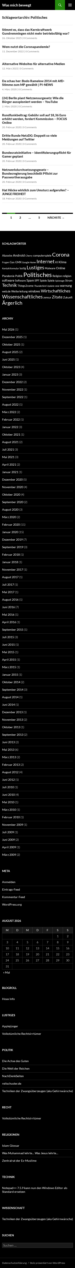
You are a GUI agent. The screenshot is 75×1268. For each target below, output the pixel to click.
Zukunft (67, 297)
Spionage (60, 280)
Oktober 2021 (11, 434)
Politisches (37, 274)
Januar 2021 (10, 472)
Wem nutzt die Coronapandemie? (26, 47)
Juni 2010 (8, 794)
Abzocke (7, 255)
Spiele (43, 280)
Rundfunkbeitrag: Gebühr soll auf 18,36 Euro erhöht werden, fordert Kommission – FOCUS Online (34, 118)
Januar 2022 (10, 427)
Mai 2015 (8, 652)
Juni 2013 (8, 742)
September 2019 (12, 547)
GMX (18, 262)
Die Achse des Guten (15, 1061)
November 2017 (12, 569)
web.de (6, 291)
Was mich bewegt (16, 5)
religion (66, 276)
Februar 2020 (11, 524)
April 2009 (9, 847)
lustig (23, 268)
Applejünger (10, 1026)
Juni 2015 (8, 644)
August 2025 (10, 352)
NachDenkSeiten (13, 1076)
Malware (50, 268)
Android (19, 255)
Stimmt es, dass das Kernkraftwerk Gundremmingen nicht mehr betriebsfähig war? (35, 31)
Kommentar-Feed (13, 897)
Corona (60, 254)
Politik (19, 276)
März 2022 (9, 412)
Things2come (26, 285)
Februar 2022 (11, 419)
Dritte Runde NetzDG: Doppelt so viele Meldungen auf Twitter (29, 137)
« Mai (6, 972)
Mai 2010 (8, 802)
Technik (9, 285)
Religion (57, 276)
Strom (68, 280)
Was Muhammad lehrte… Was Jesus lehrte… (30, 1153)
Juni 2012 (8, 779)
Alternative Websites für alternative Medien (33, 64)
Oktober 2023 (11, 367)
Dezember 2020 (12, 479)
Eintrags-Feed (11, 889)
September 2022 (12, 397)
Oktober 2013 (11, 727)
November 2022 (12, 389)
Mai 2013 (8, 749)
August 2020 (10, 509)
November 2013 (12, 719)
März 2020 (9, 517)
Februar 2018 (11, 554)
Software (20, 280)
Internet (45, 261)
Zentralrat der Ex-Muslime (19, 1160)
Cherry (28, 255)
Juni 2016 (8, 607)
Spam (30, 280)
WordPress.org (12, 904)
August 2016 (10, 599)
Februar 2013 (11, 764)
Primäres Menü (70, 5)
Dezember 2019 (12, 539)
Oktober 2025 (11, 344)
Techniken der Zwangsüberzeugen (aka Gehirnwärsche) (37, 1091)
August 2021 (10, 442)
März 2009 (9, 854)
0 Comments (30, 38)
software (8, 280)
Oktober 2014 (11, 682)
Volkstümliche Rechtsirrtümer (21, 1033)
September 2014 (12, 689)
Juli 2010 (8, 787)
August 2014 (10, 697)
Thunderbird (40, 285)
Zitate (57, 296)
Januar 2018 (10, 562)
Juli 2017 (8, 584)
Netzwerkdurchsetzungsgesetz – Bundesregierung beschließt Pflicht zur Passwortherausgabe (30, 173)
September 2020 (12, 502)
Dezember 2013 (12, 712)
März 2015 (9, 667)
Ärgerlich (12, 303)
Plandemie (8, 276)
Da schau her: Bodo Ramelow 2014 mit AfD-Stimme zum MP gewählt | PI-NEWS (33, 82)
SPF (37, 280)
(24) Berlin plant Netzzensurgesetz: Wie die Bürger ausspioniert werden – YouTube (33, 100)
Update (51, 285)
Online (60, 268)
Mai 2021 (8, 457)
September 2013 (12, 734)
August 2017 (10, 577)
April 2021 (9, 464)
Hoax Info (8, 999)
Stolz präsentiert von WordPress (47, 1262)
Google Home (29, 262)
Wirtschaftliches (55, 290)
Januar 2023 (10, 374)
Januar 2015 (10, 674)
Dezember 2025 (12, 337)
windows (34, 291)
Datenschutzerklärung (14, 1262)
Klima (62, 262)
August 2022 (10, 404)
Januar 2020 (10, 532)
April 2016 (9, 622)
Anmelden (8, 882)
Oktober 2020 (11, 494)
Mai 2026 (8, 329)
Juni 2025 (8, 359)
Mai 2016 (8, 614)
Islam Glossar (10, 1145)
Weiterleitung (19, 291)
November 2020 (12, 487)
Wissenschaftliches (22, 296)
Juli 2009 (8, 832)
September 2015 (12, 629)
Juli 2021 (8, 449)
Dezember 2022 (12, 382)
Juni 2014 (8, 704)
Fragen (5, 262)
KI (56, 262)
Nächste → (56, 217)
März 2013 (9, 757)
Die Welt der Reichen (16, 1068)
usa (57, 285)
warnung (66, 285)
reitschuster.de (11, 1083)
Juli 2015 (8, 637)
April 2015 (9, 659)
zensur (47, 297)
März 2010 (9, 809)
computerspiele (42, 255)
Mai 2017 (8, 592)
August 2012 (10, 772)
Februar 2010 (11, 817)
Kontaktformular (10, 268)
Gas (12, 262)
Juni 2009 (8, 839)
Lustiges (35, 267)
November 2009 (12, 824)
